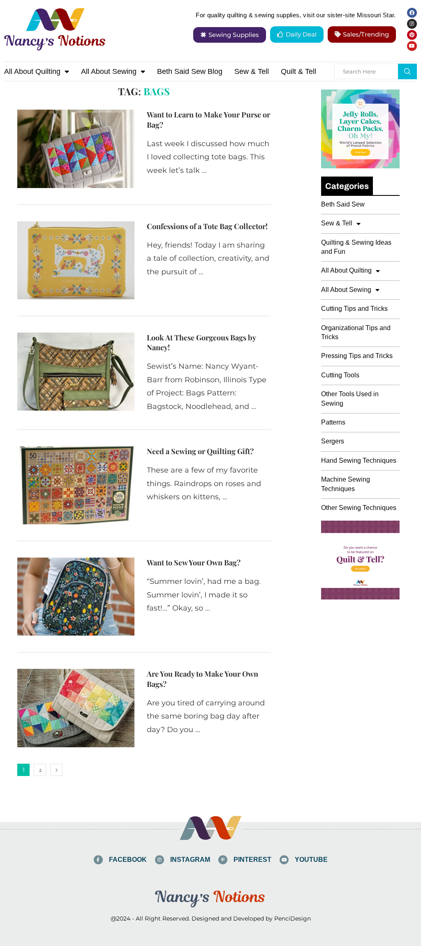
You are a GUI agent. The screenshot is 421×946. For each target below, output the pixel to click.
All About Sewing (108, 71)
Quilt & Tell (298, 71)
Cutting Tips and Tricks (354, 308)
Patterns (333, 422)
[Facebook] (412, 13)
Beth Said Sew (343, 204)
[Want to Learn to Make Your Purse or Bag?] (75, 149)
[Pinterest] (412, 35)
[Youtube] (412, 46)
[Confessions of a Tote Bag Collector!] (75, 260)
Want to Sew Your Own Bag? (194, 562)
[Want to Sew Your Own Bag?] (75, 597)
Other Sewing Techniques (358, 507)
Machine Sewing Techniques (345, 484)
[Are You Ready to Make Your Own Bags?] (75, 708)
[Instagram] (412, 24)
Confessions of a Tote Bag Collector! (207, 226)
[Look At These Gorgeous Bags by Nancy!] (75, 372)
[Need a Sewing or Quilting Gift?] (75, 485)
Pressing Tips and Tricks (357, 355)
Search (407, 71)
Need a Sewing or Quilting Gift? (200, 451)
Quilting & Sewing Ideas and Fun (356, 247)
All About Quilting (32, 71)
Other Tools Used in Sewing (350, 398)
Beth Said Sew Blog (189, 71)
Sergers (332, 441)
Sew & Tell (251, 71)
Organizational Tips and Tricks (356, 332)
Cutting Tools (340, 375)
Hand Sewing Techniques (358, 460)
